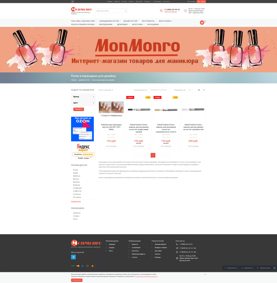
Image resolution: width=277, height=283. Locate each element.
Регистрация (191, 1)
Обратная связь (265, 268)
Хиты (75, 219)
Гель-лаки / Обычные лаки (83, 21)
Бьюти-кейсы (165, 21)
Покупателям (158, 241)
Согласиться (76, 280)
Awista (75, 173)
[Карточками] (199, 90)
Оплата (131, 1)
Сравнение (248, 268)
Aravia (75, 170)
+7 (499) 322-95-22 (172, 10)
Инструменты (148, 21)
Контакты (166, 1)
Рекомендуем (112, 241)
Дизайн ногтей (130, 21)
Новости (117, 1)
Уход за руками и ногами (82, 24)
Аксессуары (137, 24)
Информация (135, 241)
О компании (157, 1)
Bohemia (76, 185)
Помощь (147, 1)
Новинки (76, 213)
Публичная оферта (138, 254)
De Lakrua (77, 197)
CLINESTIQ (77, 191)
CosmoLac (77, 194)
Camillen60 (77, 188)
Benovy (76, 179)
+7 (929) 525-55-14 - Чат (188, 248)
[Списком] (204, 90)
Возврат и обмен (161, 247)
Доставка (139, 1)
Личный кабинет (160, 244)
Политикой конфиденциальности (146, 276)
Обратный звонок (170, 12)
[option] (138, 49)
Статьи (124, 1)
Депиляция (122, 24)
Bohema (76, 182)
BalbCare (76, 176)
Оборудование (105, 24)
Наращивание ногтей (109, 21)
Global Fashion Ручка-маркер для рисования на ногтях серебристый (193, 127)
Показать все (76, 201)
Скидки (76, 216)
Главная (109, 1)
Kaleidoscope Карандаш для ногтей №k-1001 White (111, 127)
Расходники (153, 24)
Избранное (232, 268)
